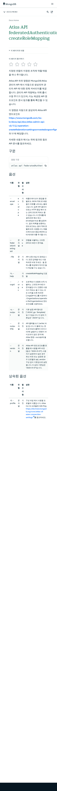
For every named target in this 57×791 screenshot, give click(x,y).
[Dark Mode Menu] (52, 12)
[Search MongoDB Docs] (48, 12)
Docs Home (14, 20)
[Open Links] (52, 4)
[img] (11, 64)
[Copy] (45, 166)
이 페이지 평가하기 (16, 59)
